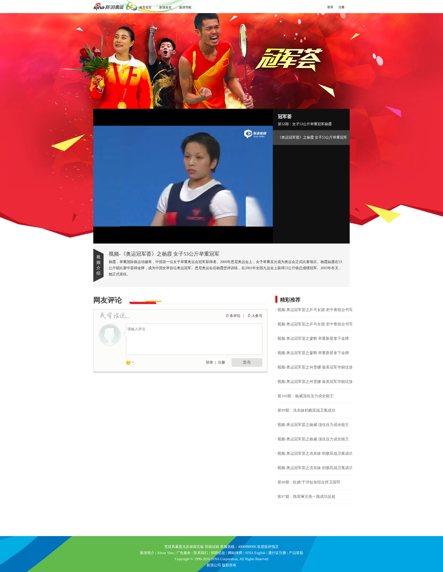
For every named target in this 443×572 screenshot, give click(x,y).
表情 (131, 363)
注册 (341, 7)
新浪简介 (147, 553)
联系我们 (201, 553)
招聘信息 (218, 553)
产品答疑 (296, 553)
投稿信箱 (212, 547)
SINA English (255, 553)
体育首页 (145, 7)
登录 (330, 7)
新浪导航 (185, 7)
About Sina (165, 553)
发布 (247, 362)
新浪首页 (165, 7)
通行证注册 (277, 553)
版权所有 (229, 565)
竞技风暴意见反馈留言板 (184, 547)
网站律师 (235, 553)
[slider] (245, 237)
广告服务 (183, 553)
